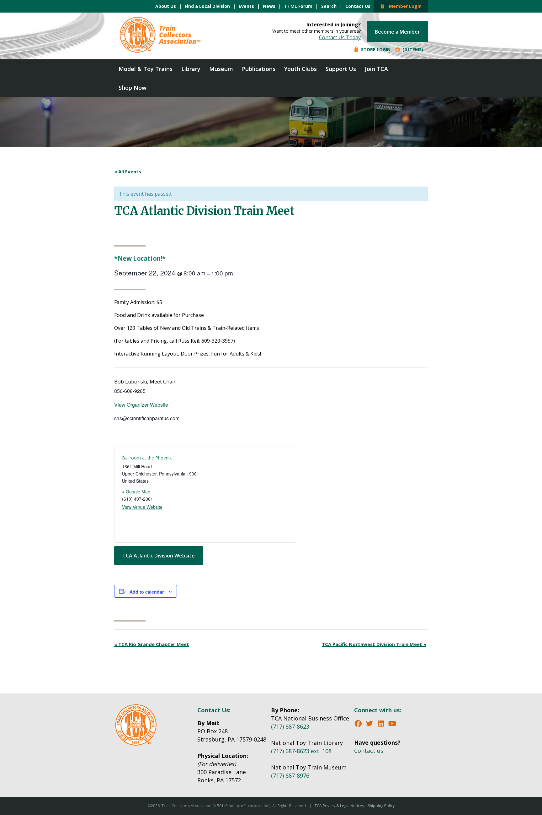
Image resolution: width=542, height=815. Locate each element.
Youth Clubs (300, 69)
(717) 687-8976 (290, 775)
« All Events (127, 171)
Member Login (403, 6)
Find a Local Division (207, 6)
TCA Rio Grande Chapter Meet (151, 644)
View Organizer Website (141, 404)
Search (329, 6)
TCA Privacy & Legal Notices (339, 805)
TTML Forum (298, 6)
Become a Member (397, 31)
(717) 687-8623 (290, 726)
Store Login (375, 49)
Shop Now (132, 87)
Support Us (341, 69)
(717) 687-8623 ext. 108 (301, 751)
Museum (221, 69)
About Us (165, 6)
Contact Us (357, 6)
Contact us (368, 750)
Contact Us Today (340, 37)
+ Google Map (136, 491)
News (269, 6)
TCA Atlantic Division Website (158, 555)
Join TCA (376, 69)
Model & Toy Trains (146, 69)
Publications (258, 69)
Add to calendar (147, 592)
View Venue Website (142, 507)
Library (190, 69)
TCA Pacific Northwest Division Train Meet (374, 644)
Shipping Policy (381, 805)
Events (246, 6)
